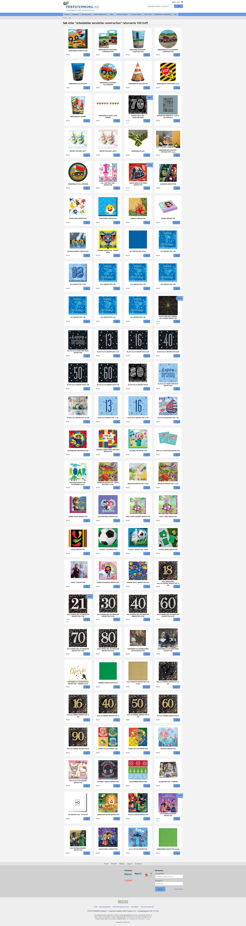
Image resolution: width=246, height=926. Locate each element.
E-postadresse (159, 874)
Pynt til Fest (148, 14)
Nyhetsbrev (135, 907)
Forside (66, 14)
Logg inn (129, 864)
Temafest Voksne (136, 14)
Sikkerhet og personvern (121, 907)
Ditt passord (158, 881)
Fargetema (75, 14)
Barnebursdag (86, 14)
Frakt (95, 907)
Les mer (128, 919)
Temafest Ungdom (122, 14)
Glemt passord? (178, 889)
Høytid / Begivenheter (100, 14)
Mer (175, 14)
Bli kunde (114, 864)
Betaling (121, 864)
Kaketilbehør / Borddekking (163, 14)
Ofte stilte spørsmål (147, 907)
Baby (111, 14)
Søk (178, 6)
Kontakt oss (138, 864)
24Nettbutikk (126, 922)
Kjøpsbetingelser (105, 907)
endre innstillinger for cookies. (142, 919)
